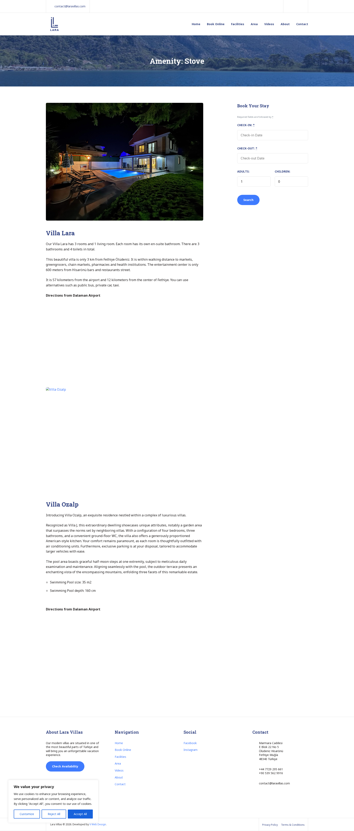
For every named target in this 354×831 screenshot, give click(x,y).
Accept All (80, 814)
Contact (302, 24)
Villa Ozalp (62, 504)
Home (196, 24)
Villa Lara (60, 233)
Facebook (190, 743)
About (285, 24)
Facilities (237, 24)
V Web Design (98, 824)
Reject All (54, 814)
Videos (269, 24)
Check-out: (247, 148)
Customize (27, 814)
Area (254, 24)
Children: (282, 171)
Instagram (190, 750)
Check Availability (65, 766)
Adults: (243, 171)
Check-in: (246, 125)
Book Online (216, 24)
